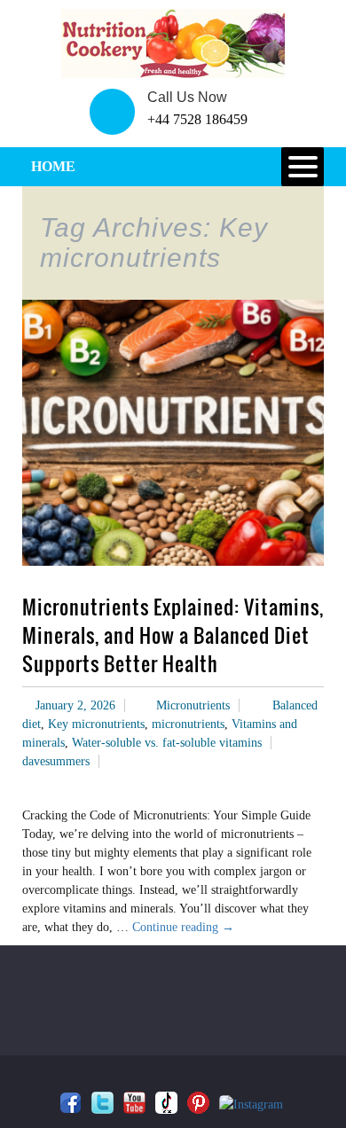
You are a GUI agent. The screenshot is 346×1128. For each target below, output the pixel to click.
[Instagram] (251, 1104)
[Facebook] (70, 1103)
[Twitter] (102, 1103)
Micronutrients (193, 705)
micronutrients (188, 724)
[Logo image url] (173, 42)
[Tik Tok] (166, 1103)
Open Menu (302, 166)
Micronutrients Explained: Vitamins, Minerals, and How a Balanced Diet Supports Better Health (173, 635)
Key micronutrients (96, 724)
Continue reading (183, 927)
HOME (53, 166)
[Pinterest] (198, 1103)
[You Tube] (134, 1103)
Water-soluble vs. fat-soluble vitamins (167, 742)
